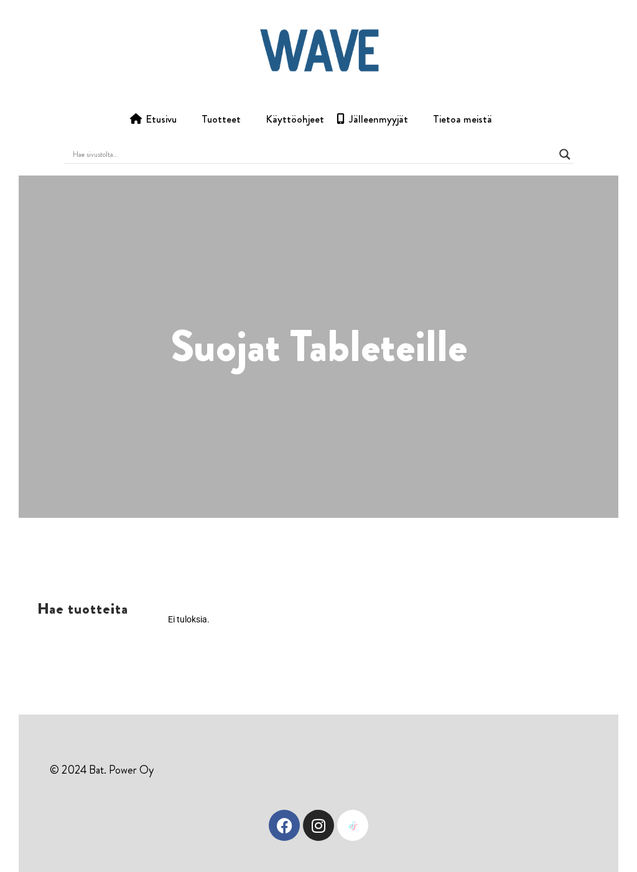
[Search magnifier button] (565, 154)
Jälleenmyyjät (378, 118)
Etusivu (161, 118)
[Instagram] (318, 825)
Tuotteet (221, 118)
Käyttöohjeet (295, 118)
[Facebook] (284, 825)
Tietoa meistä (462, 118)
